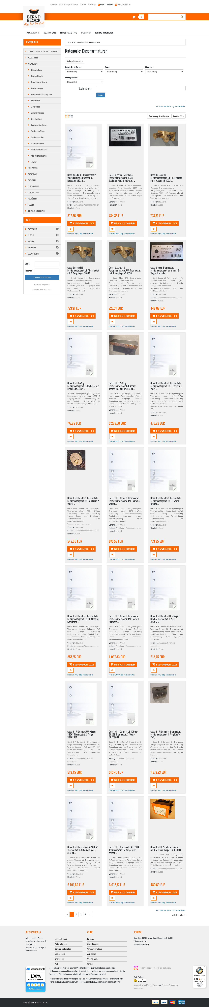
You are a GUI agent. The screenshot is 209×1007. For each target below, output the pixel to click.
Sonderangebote (32, 32)
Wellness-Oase (50, 32)
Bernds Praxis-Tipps (68, 32)
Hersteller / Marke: (73, 67)
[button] (71, 229)
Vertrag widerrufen (104, 32)
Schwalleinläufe (36, 118)
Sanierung (43, 247)
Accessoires (33, 57)
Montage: (149, 67)
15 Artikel (79, 874)
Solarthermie (43, 253)
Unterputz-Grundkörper (39, 124)
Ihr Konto (83, 4)
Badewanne (43, 229)
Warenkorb (92, 4)
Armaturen (32, 63)
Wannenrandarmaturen (39, 149)
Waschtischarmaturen (38, 155)
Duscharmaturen (37, 88)
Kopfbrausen (35, 106)
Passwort (28, 271)
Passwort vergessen (42, 284)
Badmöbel (32, 180)
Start (74, 42)
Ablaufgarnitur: (71, 77)
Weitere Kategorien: (74, 60)
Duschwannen (33, 192)
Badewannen (33, 167)
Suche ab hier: (85, 88)
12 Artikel (121, 202)
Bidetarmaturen (36, 69)
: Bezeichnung (158, 116)
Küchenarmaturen (37, 112)
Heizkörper (32, 198)
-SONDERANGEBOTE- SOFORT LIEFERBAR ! (43, 51)
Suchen (100, 94)
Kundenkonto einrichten (42, 289)
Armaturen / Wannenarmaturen (86, 205)
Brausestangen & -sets (39, 82)
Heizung (31, 204)
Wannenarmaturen (37, 143)
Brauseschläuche (37, 75)
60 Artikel (121, 410)
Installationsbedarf (36, 210)
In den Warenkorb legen (83, 223)
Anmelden (53, 4)
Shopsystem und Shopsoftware (146, 985)
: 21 (178, 116)
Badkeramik (32, 174)
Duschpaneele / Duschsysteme (41, 94)
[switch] (199, 984)
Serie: (107, 67)
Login (27, 264)
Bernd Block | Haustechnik (68, 4)
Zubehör (34, 161)
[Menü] (204, 967)
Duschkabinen (33, 186)
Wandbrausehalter (37, 137)
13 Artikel (162, 412)
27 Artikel (162, 294)
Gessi (78, 208)
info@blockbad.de (124, 4)
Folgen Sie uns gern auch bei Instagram (155, 968)
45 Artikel (79, 407)
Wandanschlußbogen (38, 131)
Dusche (43, 235)
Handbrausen (35, 100)
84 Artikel (79, 202)
